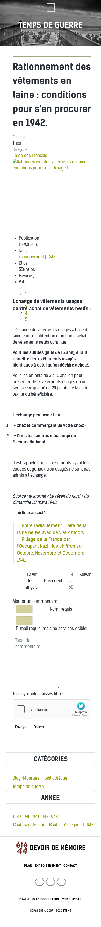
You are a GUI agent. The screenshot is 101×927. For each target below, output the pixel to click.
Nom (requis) (61, 609)
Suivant (86, 574)
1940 (26, 816)
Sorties (32, 778)
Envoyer (21, 727)
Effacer (38, 727)
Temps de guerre (28, 786)
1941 (35, 816)
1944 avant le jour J (30, 824)
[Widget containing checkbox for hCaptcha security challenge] (52, 709)
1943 (53, 816)
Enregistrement (48, 866)
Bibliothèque (56, 778)
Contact (70, 866)
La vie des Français (30, 155)
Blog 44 (19, 778)
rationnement (31, 256)
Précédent (53, 580)
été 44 (67, 910)
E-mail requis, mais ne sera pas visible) (51, 628)
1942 (51, 256)
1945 (89, 824)
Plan (28, 866)
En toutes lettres (59, 899)
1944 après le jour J (66, 824)
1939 (17, 816)
